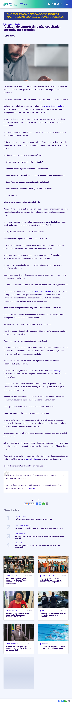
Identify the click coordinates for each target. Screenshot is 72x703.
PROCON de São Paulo (52, 106)
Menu (25, 4)
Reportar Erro (37, 500)
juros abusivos (32, 459)
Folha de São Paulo (43, 291)
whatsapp (33, 488)
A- (4, 701)
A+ (8, 701)
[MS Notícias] (10, 4)
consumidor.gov (55, 370)
